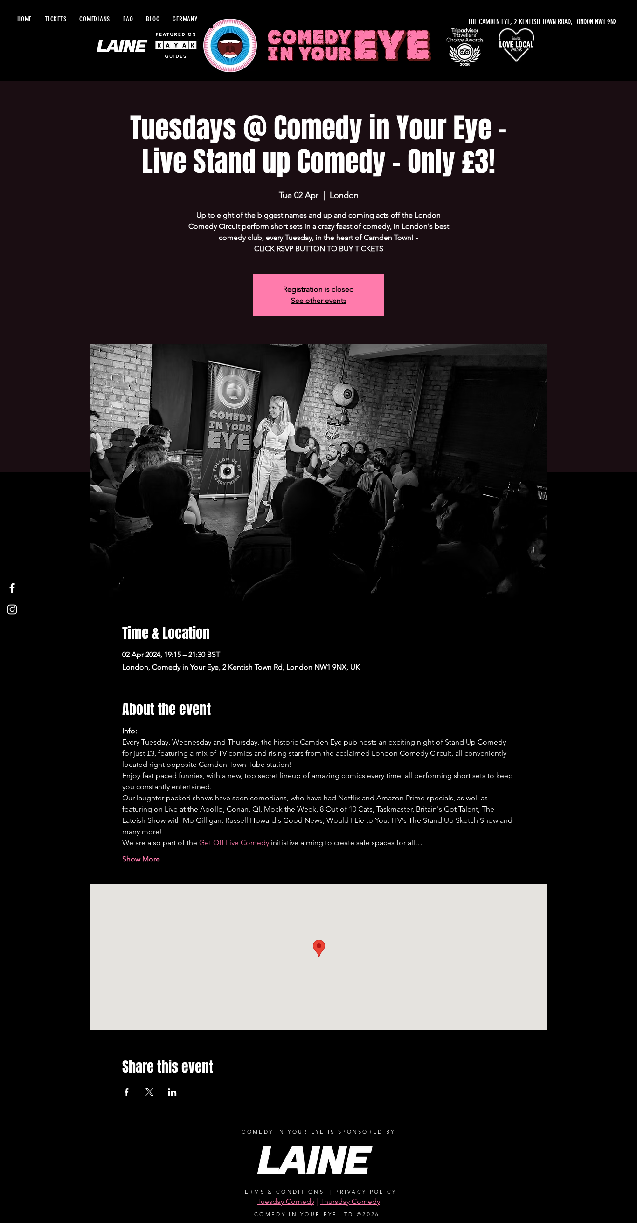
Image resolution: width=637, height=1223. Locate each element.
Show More (141, 858)
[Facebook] (12, 587)
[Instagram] (12, 609)
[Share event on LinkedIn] (172, 1092)
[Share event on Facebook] (126, 1092)
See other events (318, 300)
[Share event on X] (149, 1092)
